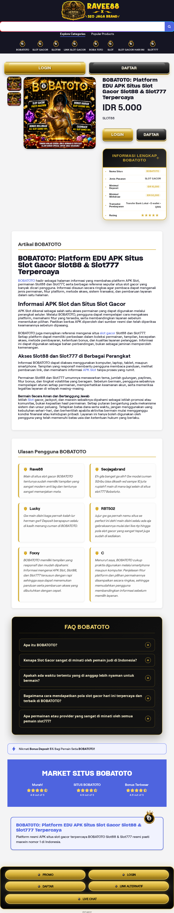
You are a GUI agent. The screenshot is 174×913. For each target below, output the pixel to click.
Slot (31, 400)
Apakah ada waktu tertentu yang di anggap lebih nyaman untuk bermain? (79, 678)
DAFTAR (129, 68)
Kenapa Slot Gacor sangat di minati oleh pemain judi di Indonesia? (80, 660)
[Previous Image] (27, 113)
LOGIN (45, 68)
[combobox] (82, 26)
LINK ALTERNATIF (131, 888)
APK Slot (89, 370)
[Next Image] (92, 113)
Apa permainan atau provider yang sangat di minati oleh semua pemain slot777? (78, 718)
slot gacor (107, 333)
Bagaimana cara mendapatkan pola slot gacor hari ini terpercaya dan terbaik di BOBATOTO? (83, 698)
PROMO (48, 874)
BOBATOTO (26, 280)
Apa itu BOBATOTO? (40, 645)
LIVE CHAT (90, 900)
